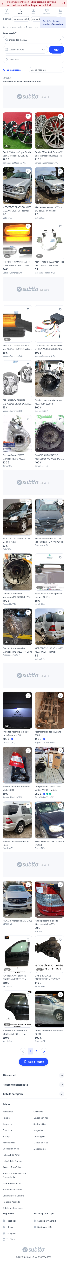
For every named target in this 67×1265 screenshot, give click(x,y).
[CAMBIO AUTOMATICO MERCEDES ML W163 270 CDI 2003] (49, 441)
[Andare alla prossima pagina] (44, 1051)
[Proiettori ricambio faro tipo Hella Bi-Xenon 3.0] (17, 718)
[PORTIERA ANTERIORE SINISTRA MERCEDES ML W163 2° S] (17, 962)
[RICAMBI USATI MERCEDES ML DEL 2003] (17, 525)
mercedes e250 (21, 18)
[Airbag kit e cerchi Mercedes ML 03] (49, 1017)
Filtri (57, 49)
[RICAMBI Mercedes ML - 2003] (17, 907)
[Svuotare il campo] (60, 40)
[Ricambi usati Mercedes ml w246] (17, 825)
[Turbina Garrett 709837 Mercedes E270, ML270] (17, 441)
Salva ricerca (14, 69)
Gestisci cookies (11, 1148)
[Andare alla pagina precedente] (23, 1051)
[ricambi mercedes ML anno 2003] (49, 718)
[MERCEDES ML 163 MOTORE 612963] (49, 825)
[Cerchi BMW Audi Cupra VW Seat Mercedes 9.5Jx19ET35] (49, 138)
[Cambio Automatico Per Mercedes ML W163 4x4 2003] (17, 634)
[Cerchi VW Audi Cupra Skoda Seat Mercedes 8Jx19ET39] (17, 138)
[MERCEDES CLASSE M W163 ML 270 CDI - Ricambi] (49, 634)
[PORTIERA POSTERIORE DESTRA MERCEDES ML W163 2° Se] (17, 1017)
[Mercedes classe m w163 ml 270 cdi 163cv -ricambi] (49, 193)
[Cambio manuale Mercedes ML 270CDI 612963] (49, 386)
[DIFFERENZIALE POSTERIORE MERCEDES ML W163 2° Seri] (49, 962)
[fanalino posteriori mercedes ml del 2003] (17, 773)
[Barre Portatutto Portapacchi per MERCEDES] (49, 579)
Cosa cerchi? (10, 32)
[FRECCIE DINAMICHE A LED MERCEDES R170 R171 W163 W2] (17, 248)
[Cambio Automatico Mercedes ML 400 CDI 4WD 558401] (17, 579)
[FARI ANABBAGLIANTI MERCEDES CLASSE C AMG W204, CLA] (17, 386)
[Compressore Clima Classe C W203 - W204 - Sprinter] (49, 773)
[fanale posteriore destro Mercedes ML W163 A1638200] (49, 907)
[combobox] (33, 40)
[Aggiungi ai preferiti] (28, 116)
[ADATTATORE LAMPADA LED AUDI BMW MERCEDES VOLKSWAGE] (49, 248)
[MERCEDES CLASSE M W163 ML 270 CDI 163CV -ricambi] (17, 193)
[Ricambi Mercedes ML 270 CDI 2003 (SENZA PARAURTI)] (49, 525)
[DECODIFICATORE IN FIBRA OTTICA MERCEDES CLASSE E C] (49, 331)
